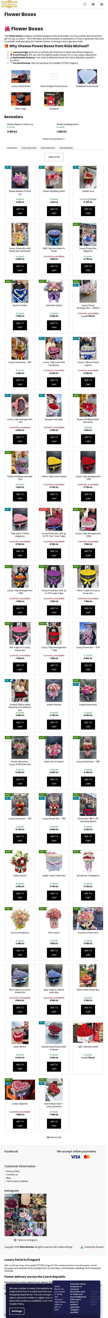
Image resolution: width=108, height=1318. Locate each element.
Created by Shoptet (94, 1247)
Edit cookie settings (62, 1247)
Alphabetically (66, 148)
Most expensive (48, 148)
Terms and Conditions (17, 1181)
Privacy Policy (13, 1171)
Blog (8, 1178)
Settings (17, 1311)
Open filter (54, 157)
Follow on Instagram (27, 1240)
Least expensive (29, 148)
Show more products (53, 138)
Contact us (12, 1174)
